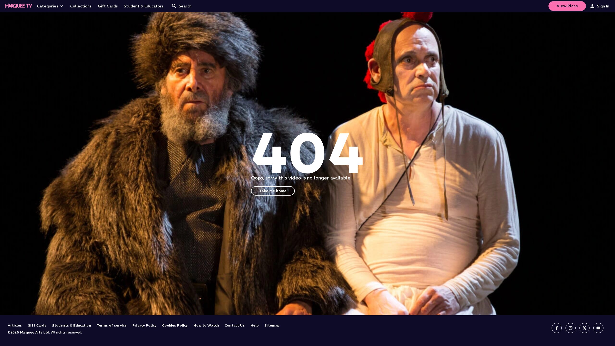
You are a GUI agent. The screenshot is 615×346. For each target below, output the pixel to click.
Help (255, 325)
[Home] (18, 6)
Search (185, 6)
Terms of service (112, 325)
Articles (15, 325)
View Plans (567, 5)
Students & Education (71, 325)
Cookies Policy (175, 325)
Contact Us (235, 325)
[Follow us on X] (584, 328)
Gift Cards (37, 325)
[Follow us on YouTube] (598, 328)
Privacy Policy (144, 325)
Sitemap (271, 325)
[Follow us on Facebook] (557, 328)
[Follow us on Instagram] (571, 328)
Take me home (273, 190)
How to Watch (206, 325)
